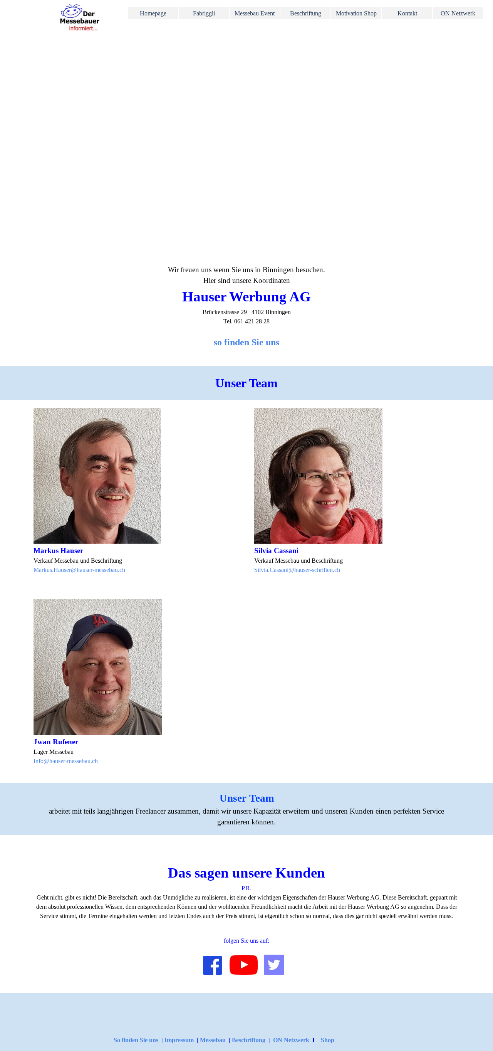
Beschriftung (305, 13)
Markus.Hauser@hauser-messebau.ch (79, 570)
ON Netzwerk (291, 1040)
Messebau (213, 1040)
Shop (327, 1040)
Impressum (179, 1040)
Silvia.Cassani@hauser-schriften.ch (297, 570)
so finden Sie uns (246, 342)
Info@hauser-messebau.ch (66, 761)
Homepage (153, 13)
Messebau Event (255, 13)
